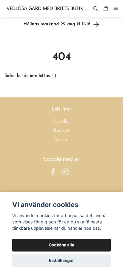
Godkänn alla (61, 245)
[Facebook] (53, 171)
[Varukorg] (106, 8)
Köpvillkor (61, 121)
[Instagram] (65, 171)
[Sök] (95, 8)
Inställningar (61, 260)
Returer (61, 139)
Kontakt (62, 130)
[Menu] (116, 8)
